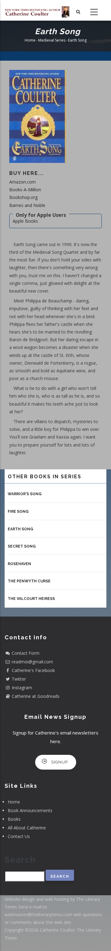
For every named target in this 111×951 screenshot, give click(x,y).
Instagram (22, 687)
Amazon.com (22, 182)
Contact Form (25, 653)
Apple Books (25, 221)
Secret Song (22, 546)
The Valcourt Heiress (31, 599)
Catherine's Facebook (33, 670)
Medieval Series (51, 40)
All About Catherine (27, 828)
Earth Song (20, 529)
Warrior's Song (25, 494)
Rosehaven (19, 564)
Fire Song (18, 511)
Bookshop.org (23, 197)
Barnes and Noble (27, 205)
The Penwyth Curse (29, 581)
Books (14, 819)
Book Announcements (30, 810)
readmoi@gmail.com (32, 662)
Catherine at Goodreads (36, 696)
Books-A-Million (25, 189)
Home (30, 40)
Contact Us (19, 836)
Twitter (19, 679)
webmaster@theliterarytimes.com (38, 914)
